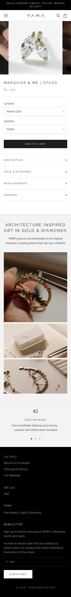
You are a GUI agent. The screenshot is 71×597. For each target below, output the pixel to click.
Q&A (6, 493)
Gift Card (9, 487)
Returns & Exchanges (17, 462)
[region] (35, 420)
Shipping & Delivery (16, 469)
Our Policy (10, 456)
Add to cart (35, 143)
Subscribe (18, 574)
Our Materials (12, 475)
